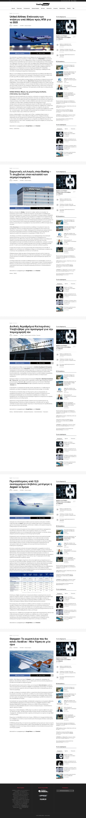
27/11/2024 (67, 89)
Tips (73, 8)
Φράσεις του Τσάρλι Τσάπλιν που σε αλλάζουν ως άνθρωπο (63, 37)
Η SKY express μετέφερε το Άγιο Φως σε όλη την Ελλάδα (66, 106)
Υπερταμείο (45, 411)
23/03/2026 (67, 69)
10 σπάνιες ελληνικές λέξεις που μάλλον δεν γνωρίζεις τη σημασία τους (68, 50)
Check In (69, 8)
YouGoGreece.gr (24, 806)
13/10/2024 (22, 25)
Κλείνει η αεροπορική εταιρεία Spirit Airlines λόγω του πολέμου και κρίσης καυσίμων (69, 94)
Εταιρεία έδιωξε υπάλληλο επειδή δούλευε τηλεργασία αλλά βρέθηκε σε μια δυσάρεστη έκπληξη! (65, 102)
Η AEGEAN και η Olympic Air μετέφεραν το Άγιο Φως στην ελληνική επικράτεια (65, 115)
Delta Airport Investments (18, 411)
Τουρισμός (19, 8)
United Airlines (16, 128)
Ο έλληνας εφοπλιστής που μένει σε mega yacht (70, 153)
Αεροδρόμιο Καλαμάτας (28, 411)
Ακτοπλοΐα (49, 8)
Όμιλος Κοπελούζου (38, 411)
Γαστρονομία (27, 8)
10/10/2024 (22, 490)
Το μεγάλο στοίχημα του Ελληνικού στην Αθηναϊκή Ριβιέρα (69, 66)
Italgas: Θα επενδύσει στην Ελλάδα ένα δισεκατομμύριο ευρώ (70, 80)
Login (75, 0)
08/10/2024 (22, 647)
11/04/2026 (63, 107)
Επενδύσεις (15, 323)
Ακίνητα (43, 8)
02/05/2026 (67, 97)
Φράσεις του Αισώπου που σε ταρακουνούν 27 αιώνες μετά (66, 44)
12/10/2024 (22, 180)
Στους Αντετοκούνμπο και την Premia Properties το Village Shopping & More (70, 73)
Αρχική (13, 8)
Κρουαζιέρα (62, 8)
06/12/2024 (67, 75)
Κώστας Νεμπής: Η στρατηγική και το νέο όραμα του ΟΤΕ (70, 86)
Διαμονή (56, 8)
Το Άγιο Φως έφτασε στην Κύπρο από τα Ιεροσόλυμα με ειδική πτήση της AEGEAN (64, 110)
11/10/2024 (22, 335)
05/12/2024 (67, 82)
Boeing (15, 273)
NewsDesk (16, 25)
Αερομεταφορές (35, 8)
